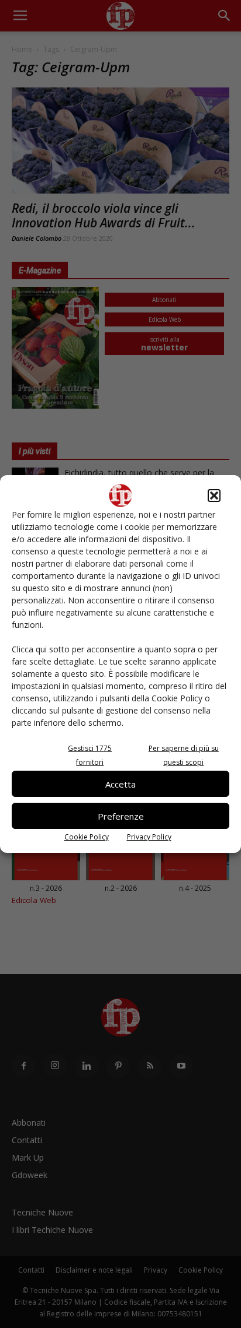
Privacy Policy (149, 837)
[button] (214, 495)
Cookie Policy (86, 837)
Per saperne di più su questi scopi (184, 755)
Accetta (120, 784)
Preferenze (121, 816)
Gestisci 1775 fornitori (90, 755)
